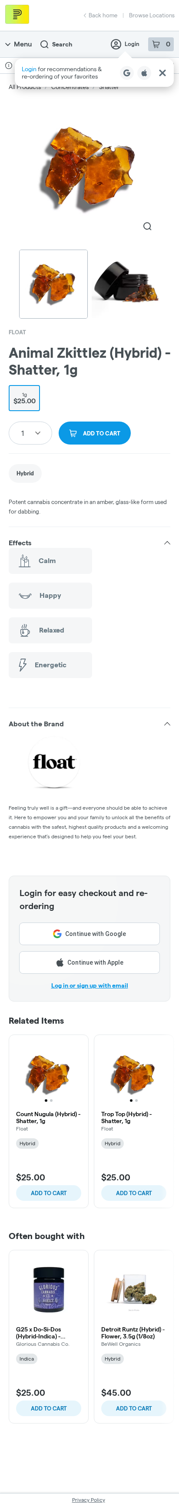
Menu (23, 44)
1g (24, 398)
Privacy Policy (88, 1500)
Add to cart (49, 1193)
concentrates (70, 86)
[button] (94, 73)
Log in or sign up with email (89, 985)
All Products (25, 86)
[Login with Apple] (144, 73)
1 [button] (22, 433)
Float (17, 332)
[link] (25, 473)
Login (132, 44)
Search (62, 44)
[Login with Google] (127, 73)
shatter (109, 86)
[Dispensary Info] (8, 65)
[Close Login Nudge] (162, 73)
